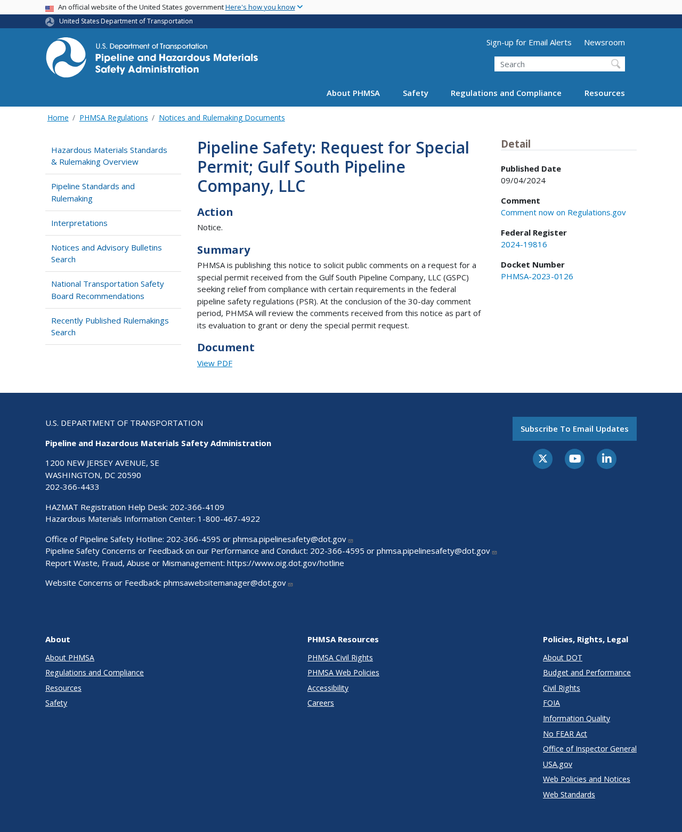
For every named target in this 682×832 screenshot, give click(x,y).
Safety (415, 92)
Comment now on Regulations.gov (563, 212)
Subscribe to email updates (575, 428)
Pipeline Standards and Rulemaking (93, 192)
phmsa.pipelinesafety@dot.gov (289, 539)
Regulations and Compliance (506, 92)
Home (58, 117)
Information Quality (576, 718)
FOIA (551, 703)
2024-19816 (524, 244)
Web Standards (569, 794)
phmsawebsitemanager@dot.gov (225, 582)
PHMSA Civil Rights (340, 657)
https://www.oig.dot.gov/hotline (285, 563)
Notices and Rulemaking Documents (222, 117)
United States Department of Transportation (126, 21)
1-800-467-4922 (229, 518)
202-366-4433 (72, 486)
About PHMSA (353, 92)
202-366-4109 (197, 507)
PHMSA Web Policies (343, 672)
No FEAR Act (565, 734)
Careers (320, 703)
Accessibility (327, 688)
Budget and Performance (587, 672)
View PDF (214, 363)
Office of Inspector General (590, 749)
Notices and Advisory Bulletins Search (106, 253)
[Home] (151, 60)
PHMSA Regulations (113, 117)
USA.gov (557, 764)
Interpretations (79, 222)
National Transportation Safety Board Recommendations (107, 289)
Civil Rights (561, 688)
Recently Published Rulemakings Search (110, 326)
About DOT (562, 657)
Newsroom (604, 42)
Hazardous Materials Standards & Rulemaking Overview (109, 155)
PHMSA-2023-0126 (537, 276)
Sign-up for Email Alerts (529, 42)
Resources (604, 92)
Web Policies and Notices (586, 779)
